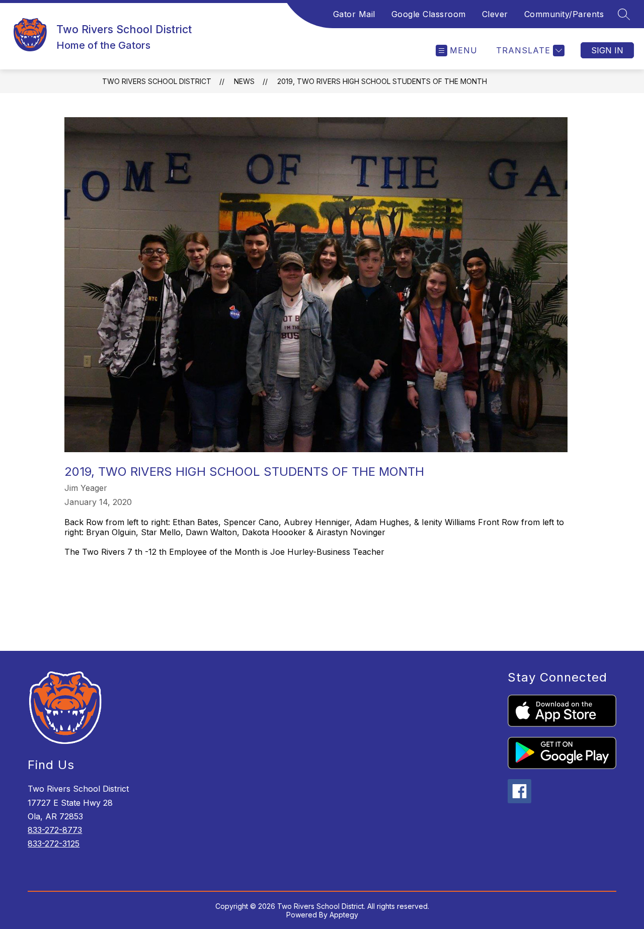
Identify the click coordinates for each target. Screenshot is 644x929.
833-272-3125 (53, 843)
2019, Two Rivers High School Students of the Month (382, 81)
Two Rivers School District (156, 81)
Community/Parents (564, 14)
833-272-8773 (55, 830)
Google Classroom (428, 14)
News (244, 81)
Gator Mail (354, 14)
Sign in (607, 50)
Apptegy (344, 914)
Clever (495, 14)
